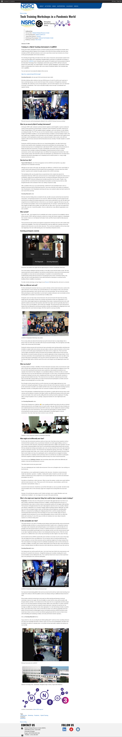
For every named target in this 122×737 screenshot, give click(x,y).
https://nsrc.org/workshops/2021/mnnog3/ (31, 74)
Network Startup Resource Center (40, 33)
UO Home (114, 1)
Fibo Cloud (38, 39)
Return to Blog (23, 13)
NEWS (54, 6)
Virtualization (23, 715)
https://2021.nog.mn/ (38, 709)
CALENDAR (69, 6)
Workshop (30, 715)
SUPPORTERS (61, 6)
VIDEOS (76, 6)
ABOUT (42, 6)
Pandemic (36, 715)
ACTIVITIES (48, 6)
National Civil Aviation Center (46, 38)
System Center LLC (40, 34)
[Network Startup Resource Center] (27, 7)
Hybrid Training (44, 715)
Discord (47, 282)
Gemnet (39, 36)
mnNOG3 (31, 61)
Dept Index (119, 1)
